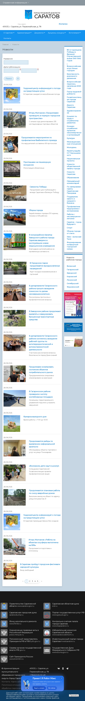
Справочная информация (15, 3)
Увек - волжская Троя (74, 238)
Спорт (69, 228)
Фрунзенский (73, 287)
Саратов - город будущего (74, 223)
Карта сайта (16, 682)
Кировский (72, 276)
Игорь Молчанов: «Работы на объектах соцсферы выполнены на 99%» (43, 542)
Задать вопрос (39, 688)
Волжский (71, 266)
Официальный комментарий (73, 182)
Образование (73, 178)
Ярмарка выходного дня (34, 417)
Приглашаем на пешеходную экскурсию (37, 163)
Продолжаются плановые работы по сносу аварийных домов (44, 491)
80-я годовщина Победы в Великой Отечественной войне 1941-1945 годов (74, 55)
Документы (38, 33)
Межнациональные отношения (74, 143)
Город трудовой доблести (74, 93)
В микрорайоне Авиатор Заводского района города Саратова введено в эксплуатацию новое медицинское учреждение (42, 240)
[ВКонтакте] (59, 668)
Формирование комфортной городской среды (74, 245)
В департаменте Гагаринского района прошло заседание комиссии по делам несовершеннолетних (43, 290)
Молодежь (71, 147)
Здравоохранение (74, 112)
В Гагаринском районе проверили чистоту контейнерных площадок (41, 394)
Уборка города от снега (73, 232)
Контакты (7, 38)
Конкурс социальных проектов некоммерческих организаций (74, 130)
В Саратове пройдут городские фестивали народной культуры (40, 565)
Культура (71, 138)
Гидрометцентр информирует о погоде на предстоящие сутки (42, 89)
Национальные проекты (73, 160)
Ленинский (72, 280)
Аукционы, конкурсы (56, 33)
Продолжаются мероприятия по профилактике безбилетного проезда (39, 139)
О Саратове (8, 33)
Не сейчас (51, 688)
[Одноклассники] (63, 668)
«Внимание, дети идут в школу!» (44, 466)
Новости (15, 45)
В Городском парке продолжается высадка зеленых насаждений (45, 266)
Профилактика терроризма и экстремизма (73, 208)
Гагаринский (72, 270)
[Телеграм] (68, 668)
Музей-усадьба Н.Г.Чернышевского (74, 153)
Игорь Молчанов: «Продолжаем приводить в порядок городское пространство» (44, 115)
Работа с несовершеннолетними (74, 216)
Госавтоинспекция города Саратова (74, 99)
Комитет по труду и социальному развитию (72, 119)
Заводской (71, 273)
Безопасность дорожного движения (73, 76)
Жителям (63, 24)
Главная (5, 45)
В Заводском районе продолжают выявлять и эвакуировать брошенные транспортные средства (45, 315)
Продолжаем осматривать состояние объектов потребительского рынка (41, 369)
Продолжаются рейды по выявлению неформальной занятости (42, 444)
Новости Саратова (71, 173)
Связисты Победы (38, 187)
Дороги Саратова (71, 106)
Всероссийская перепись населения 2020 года (74, 85)
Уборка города (36, 210)
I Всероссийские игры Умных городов (74, 67)
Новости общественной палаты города (73, 166)
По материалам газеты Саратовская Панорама (74, 190)
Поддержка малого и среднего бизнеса (72, 200)
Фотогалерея (74, 33)
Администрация (23, 33)
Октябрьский (72, 283)
